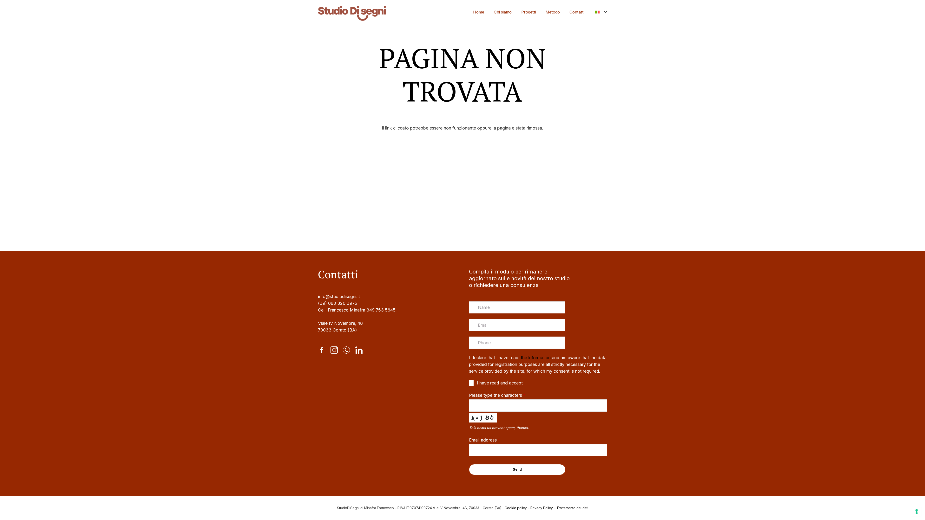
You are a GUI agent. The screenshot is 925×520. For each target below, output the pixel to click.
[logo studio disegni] (352, 12)
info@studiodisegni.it (339, 296)
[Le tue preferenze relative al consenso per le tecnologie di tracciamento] (916, 511)
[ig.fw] (334, 350)
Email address (484, 439)
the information (535, 357)
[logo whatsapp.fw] (346, 350)
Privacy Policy (541, 508)
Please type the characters (497, 395)
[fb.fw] (321, 350)
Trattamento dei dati (572, 508)
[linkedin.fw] (359, 350)
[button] (601, 12)
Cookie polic (515, 508)
